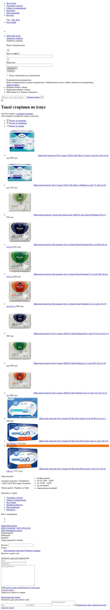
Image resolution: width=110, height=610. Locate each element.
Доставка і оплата (14, 6)
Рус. (13, 20)
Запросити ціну (99, 605)
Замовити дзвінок (14, 38)
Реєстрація (11, 22)
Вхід (18, 20)
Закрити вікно (12, 85)
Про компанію (13, 13)
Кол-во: (4, 545)
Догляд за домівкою (18, 123)
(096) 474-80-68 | (8, 528)
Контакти (10, 10)
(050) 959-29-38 (13, 36)
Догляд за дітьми (16, 126)
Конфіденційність (14, 505)
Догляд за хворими (17, 120)
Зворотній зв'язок (9, 526)
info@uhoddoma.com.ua (11, 530)
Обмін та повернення (16, 8)
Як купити (11, 3)
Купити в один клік (30, 587)
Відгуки (10, 15)
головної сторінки (24, 113)
